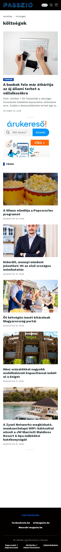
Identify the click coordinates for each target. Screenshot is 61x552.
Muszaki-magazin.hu (30, 527)
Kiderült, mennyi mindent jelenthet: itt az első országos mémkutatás (27, 265)
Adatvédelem (50, 545)
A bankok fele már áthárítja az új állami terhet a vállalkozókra (28, 89)
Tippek (8, 80)
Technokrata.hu (21, 523)
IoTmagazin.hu (41, 523)
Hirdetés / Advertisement (31, 546)
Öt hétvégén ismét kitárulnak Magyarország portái (26, 319)
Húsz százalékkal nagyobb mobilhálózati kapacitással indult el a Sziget (30, 373)
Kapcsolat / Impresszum (11, 546)
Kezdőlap (7, 16)
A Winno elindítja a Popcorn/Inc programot (28, 212)
